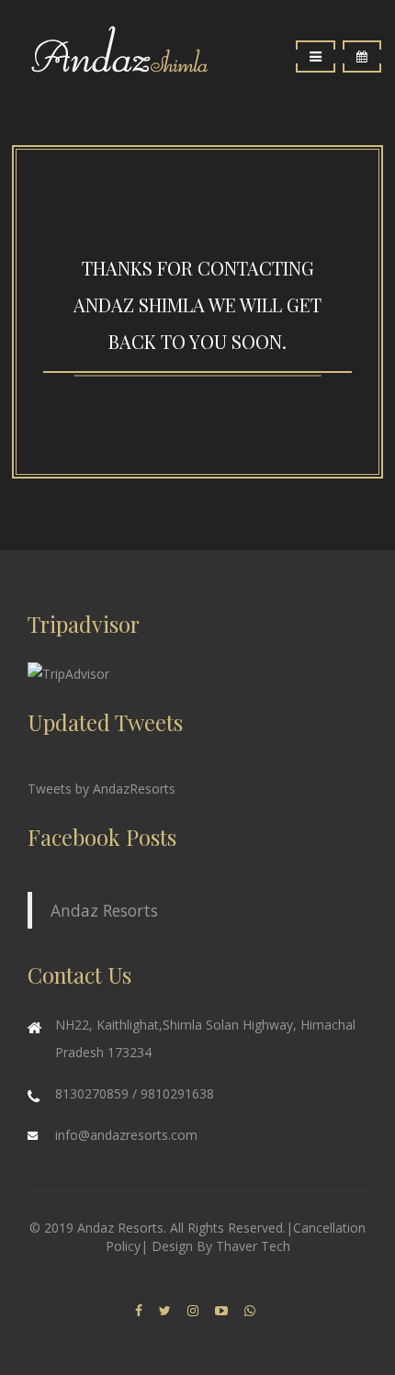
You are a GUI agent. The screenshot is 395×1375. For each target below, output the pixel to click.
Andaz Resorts (104, 910)
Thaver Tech (253, 1246)
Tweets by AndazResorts (101, 788)
